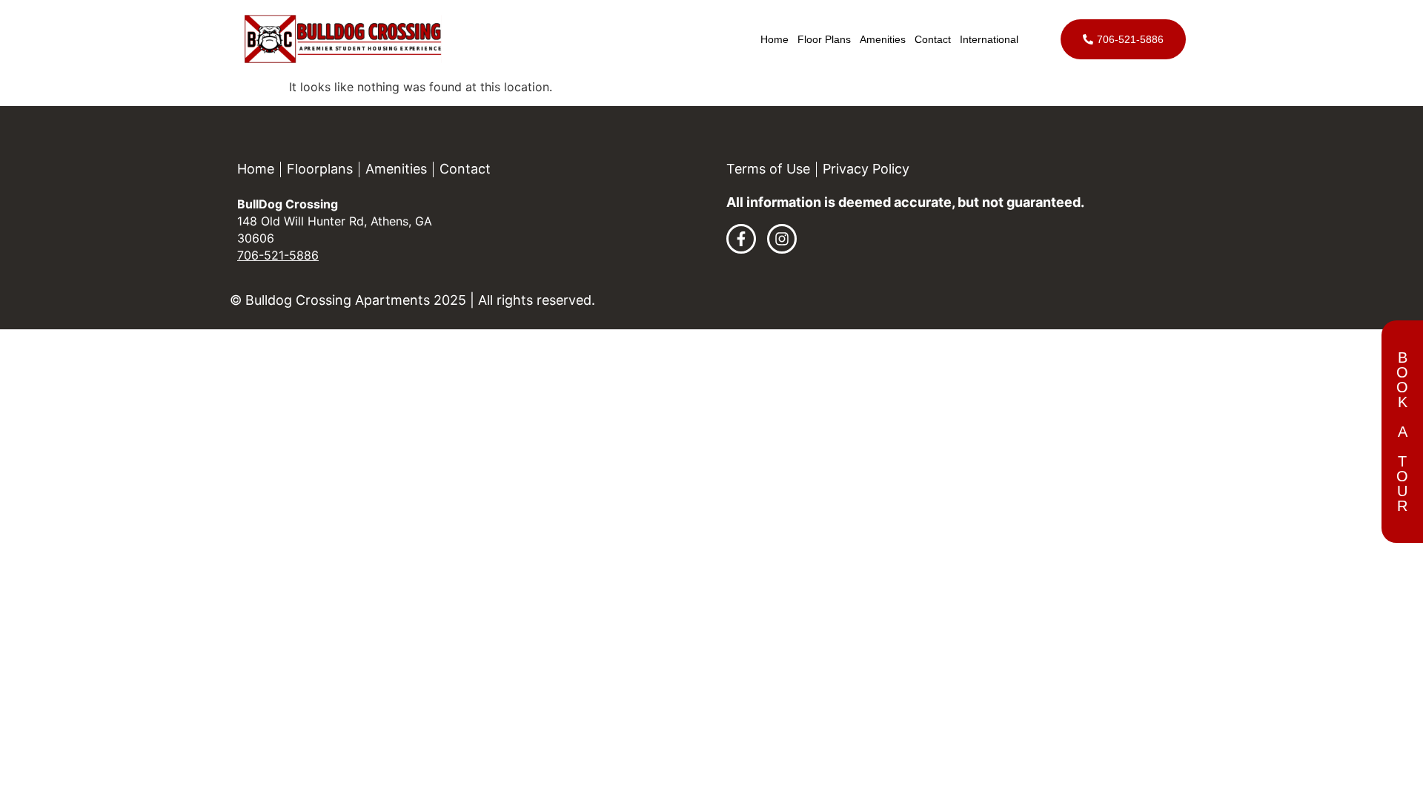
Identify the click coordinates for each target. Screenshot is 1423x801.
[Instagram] (782, 239)
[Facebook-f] (741, 239)
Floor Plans (824, 39)
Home (774, 39)
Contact (933, 39)
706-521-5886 (278, 255)
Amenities (883, 39)
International (989, 39)
